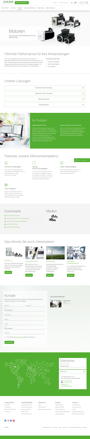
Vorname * (6, 305)
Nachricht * (7, 332)
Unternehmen (7, 314)
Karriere (55, 2)
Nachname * (29, 305)
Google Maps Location (66, 386)
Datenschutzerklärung (18, 337)
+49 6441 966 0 (66, 303)
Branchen (13, 8)
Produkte (19, 8)
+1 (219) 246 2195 (67, 380)
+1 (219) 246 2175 (67, 382)
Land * (5, 308)
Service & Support (50, 8)
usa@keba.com (65, 384)
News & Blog (41, 8)
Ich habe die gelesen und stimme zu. (21, 337)
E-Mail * (6, 324)
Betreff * (5, 326)
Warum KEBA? (5, 8)
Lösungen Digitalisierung (30, 8)
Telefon (6, 319)
